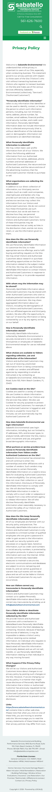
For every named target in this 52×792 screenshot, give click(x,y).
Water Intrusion (12, 771)
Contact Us (19, 781)
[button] (26, 38)
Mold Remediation (27, 771)
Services (17, 768)
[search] (41, 27)
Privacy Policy (31, 781)
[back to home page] (25, 8)
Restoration (41, 771)
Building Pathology (19, 773)
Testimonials (20, 778)
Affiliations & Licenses (35, 778)
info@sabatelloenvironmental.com (23, 605)
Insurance (22, 776)
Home (10, 768)
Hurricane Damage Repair (32, 768)
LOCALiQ (38, 789)
